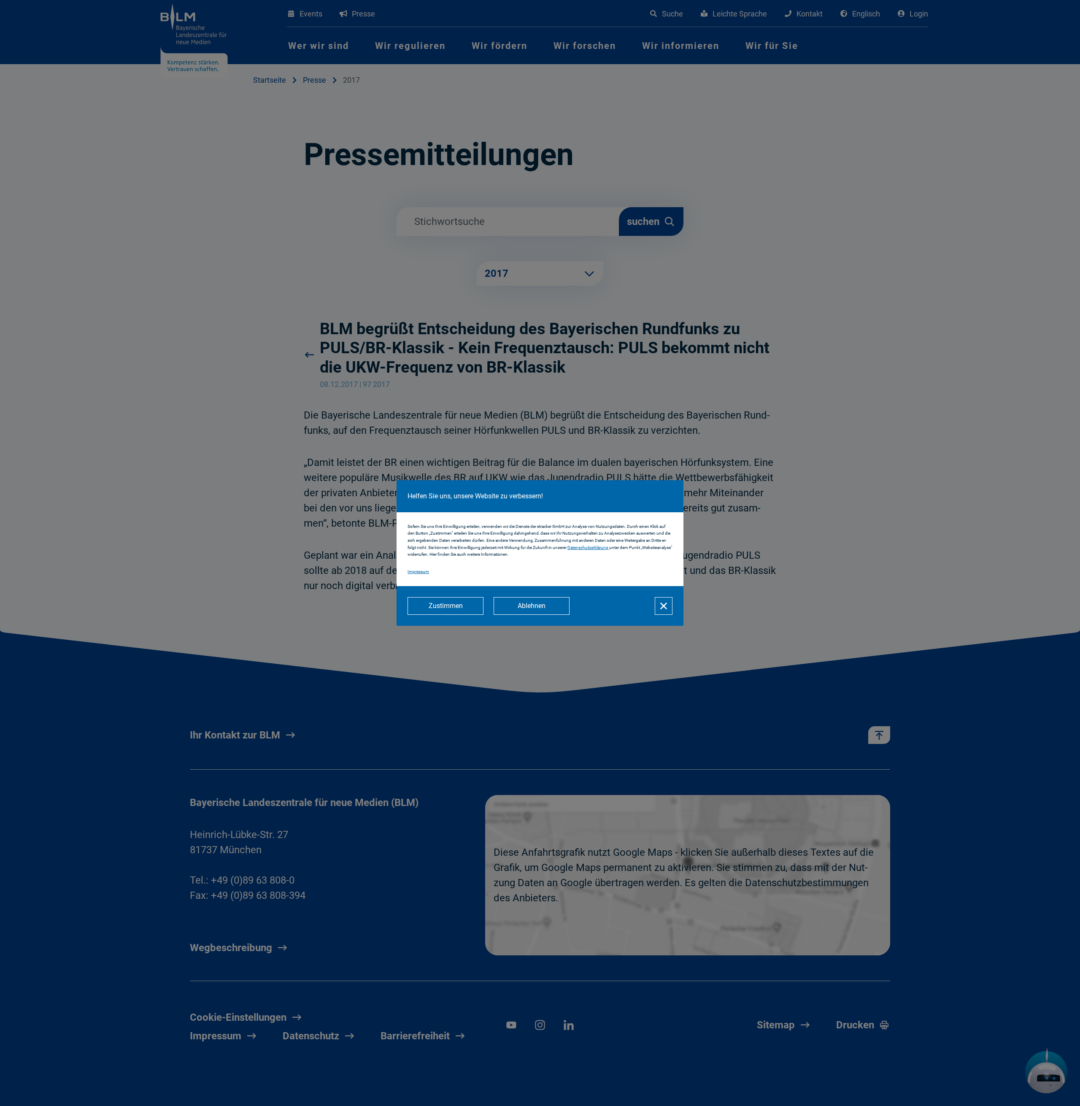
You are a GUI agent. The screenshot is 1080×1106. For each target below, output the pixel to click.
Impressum (418, 571)
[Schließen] (663, 606)
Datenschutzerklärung (588, 547)
